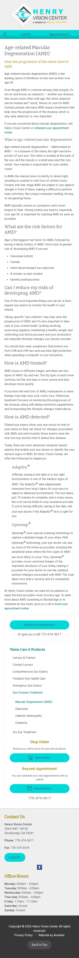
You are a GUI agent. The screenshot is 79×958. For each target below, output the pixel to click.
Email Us (15, 857)
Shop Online (42, 757)
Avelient (59, 935)
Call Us (26, 34)
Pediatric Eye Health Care (29, 678)
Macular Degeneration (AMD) (33, 702)
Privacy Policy (23, 935)
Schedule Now (42, 788)
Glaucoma (21, 709)
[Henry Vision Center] (39, 14)
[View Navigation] (6, 34)
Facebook (39, 867)
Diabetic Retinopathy (28, 716)
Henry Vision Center (45, 926)
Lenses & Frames (24, 657)
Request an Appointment (39, 624)
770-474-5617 (51, 634)
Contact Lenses (23, 664)
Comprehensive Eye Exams (30, 671)
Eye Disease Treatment (28, 692)
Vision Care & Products (27, 650)
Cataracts (21, 723)
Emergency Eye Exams (27, 685)
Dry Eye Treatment (24, 732)
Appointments (59, 34)
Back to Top (39, 944)
